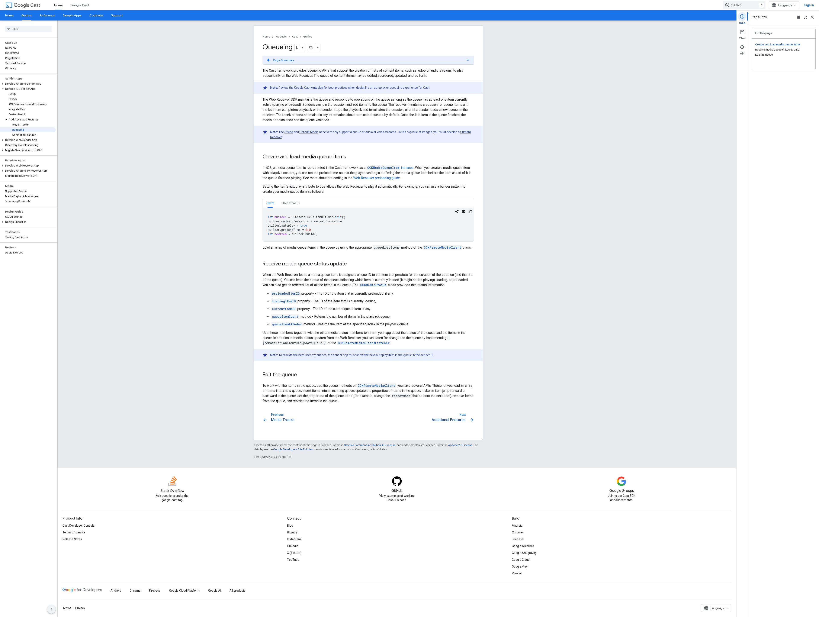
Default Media (308, 132)
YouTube (293, 559)
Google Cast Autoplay (308, 87)
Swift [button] (270, 203)
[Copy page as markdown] (311, 47)
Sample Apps (72, 15)
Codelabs (96, 15)
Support (117, 15)
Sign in (809, 5)
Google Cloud (521, 559)
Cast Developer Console (78, 525)
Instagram (294, 539)
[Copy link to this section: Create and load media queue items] (350, 157)
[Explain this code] (456, 211)
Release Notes (72, 539)
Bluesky (292, 532)
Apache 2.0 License (460, 445)
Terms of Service (74, 532)
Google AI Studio (523, 546)
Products (281, 36)
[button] (28, 83)
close (812, 17)
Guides (26, 15)
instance (390, 168)
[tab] (270, 203)
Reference (47, 15)
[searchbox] (28, 29)
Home (58, 5)
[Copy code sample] (470, 211)
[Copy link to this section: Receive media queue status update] (351, 264)
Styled (289, 132)
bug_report (798, 17)
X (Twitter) (294, 553)
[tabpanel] (368, 224)
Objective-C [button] (290, 203)
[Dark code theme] (463, 211)
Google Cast (79, 5)
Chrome (517, 532)
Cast (35, 5)
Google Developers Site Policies (293, 449)
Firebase (517, 539)
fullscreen (805, 17)
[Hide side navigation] (51, 609)
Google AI (214, 590)
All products (237, 590)
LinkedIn (292, 546)
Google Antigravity (524, 553)
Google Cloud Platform (184, 590)
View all (517, 573)
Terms (66, 608)
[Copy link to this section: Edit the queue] (301, 375)
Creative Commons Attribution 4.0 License (369, 445)
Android (517, 525)
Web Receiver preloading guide (376, 178)
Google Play (520, 566)
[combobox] (744, 5)
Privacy (80, 608)
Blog (290, 525)
